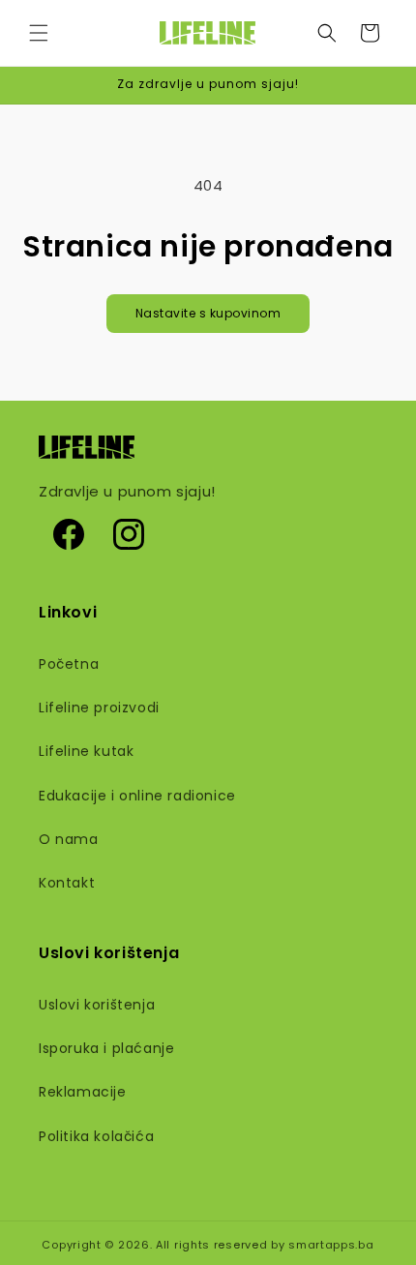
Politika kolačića (96, 1136)
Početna (69, 664)
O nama (69, 839)
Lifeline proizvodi (99, 707)
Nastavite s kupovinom (208, 313)
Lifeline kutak (86, 751)
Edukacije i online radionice (137, 795)
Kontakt (67, 882)
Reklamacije (83, 1091)
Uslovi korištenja (97, 1004)
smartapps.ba (330, 1244)
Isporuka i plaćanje (106, 1048)
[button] (38, 33)
